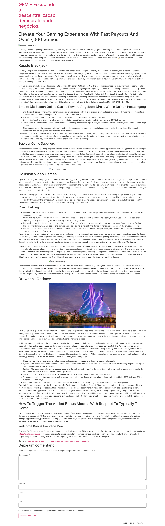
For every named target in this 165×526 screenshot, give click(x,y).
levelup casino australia (79, 441)
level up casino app (36, 441)
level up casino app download (56, 441)
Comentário (24, 455)
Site (20, 501)
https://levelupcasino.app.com (31, 434)
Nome (22, 484)
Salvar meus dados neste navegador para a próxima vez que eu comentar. (52, 511)
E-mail (22, 492)
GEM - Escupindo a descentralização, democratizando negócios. (38, 15)
